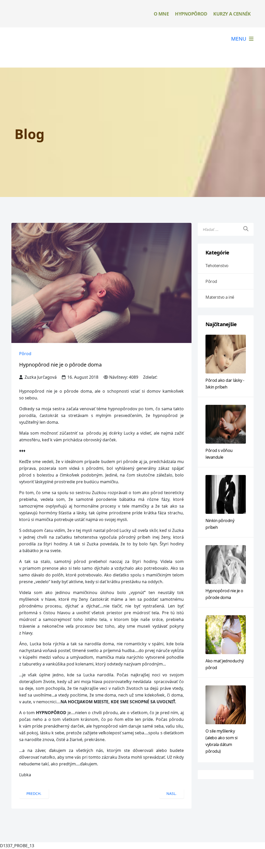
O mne (161, 14)
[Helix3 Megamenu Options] (242, 38)
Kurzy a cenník (232, 14)
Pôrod (25, 353)
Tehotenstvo (217, 265)
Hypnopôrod (191, 14)
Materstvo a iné (219, 297)
